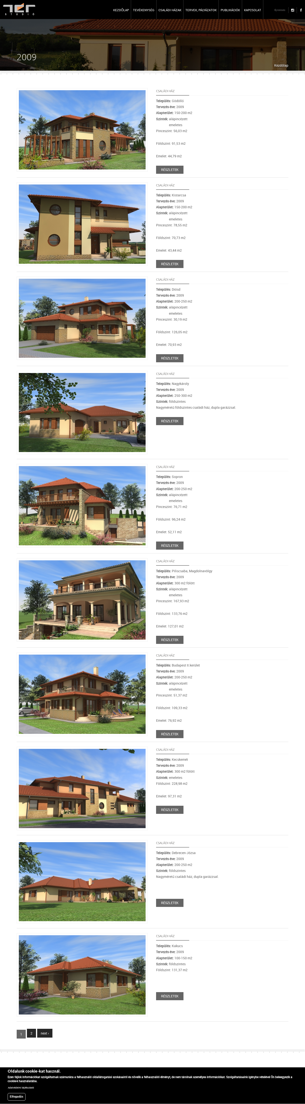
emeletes (175, 125)
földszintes (177, 401)
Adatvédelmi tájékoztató (21, 1087)
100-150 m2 (183, 958)
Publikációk (230, 10)
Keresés (281, 10)
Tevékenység (143, 10)
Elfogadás (16, 1096)
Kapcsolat (252, 10)
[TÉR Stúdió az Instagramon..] (292, 10)
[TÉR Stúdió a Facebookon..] (301, 10)
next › (45, 1033)
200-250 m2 (183, 301)
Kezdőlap (121, 10)
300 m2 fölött (184, 583)
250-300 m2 (183, 395)
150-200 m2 (183, 112)
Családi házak (169, 10)
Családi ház (165, 91)
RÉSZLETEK (169, 169)
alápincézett (178, 119)
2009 (180, 106)
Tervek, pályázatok (201, 10)
